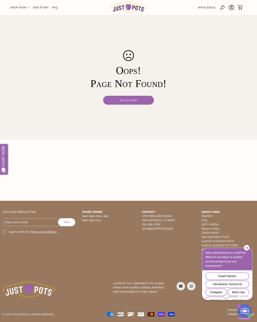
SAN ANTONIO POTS (215, 237)
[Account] (231, 7)
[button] (240, 7)
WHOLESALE (207, 7)
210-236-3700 (151, 224)
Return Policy (211, 228)
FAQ (55, 7)
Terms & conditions (44, 231)
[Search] (222, 7)
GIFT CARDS (210, 224)
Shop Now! (18, 7)
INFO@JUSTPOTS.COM (157, 228)
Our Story (41, 7)
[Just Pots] (128, 7)
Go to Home (128, 100)
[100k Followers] (191, 286)
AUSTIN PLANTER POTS (218, 241)
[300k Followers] (181, 286)
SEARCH (207, 216)
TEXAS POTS (210, 232)
